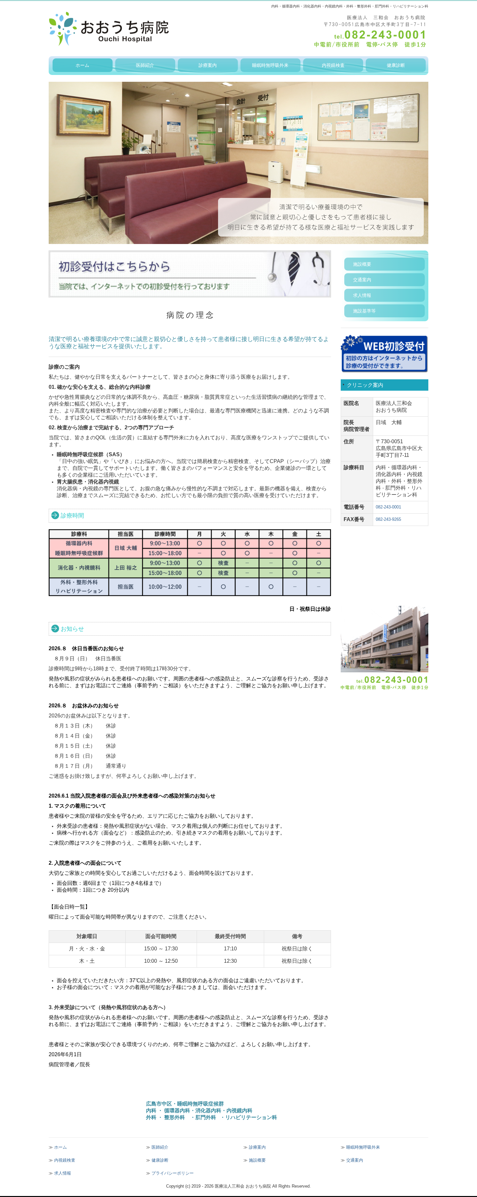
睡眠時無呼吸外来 (270, 65)
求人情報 (362, 295)
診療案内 (208, 65)
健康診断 (396, 65)
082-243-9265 (388, 519)
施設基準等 (364, 310)
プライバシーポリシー (173, 1173)
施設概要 (362, 264)
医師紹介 (145, 65)
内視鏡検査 (333, 65)
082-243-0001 (388, 507)
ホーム (82, 65)
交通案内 (362, 279)
